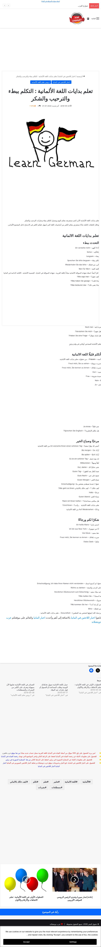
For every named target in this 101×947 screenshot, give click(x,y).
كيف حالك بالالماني (18, 781)
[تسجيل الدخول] (88, 19)
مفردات (41, 787)
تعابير (56, 781)
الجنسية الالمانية (29, 273)
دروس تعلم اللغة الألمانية (41, 82)
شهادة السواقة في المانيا (45, 273)
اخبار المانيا (39, 617)
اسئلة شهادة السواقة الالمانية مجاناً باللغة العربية (73, 273)
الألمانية (86, 781)
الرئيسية (80, 76)
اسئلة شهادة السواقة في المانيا (50, 1)
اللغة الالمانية (70, 781)
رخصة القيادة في (9, 756)
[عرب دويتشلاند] (77, 18)
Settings (73, 942)
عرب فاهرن (8, 753)
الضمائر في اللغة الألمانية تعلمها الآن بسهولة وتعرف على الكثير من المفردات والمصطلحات (20, 687)
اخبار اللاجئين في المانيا (66, 76)
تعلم (45, 781)
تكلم (35, 781)
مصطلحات (56, 787)
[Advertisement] (50, 49)
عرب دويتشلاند (55, 924)
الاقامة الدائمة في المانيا (12, 273)
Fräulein (92, 359)
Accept (26, 942)
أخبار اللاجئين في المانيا (46, 766)
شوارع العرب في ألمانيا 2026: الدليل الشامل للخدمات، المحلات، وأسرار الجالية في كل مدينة (54, 6)
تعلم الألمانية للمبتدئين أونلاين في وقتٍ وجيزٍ (85, 344)
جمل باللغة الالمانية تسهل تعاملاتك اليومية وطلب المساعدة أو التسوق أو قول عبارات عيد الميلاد (54, 687)
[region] (50, 936)
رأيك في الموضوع (50, 912)
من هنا (18, 753)
